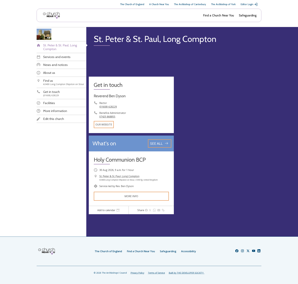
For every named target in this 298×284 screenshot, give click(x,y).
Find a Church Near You (218, 15)
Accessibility (188, 251)
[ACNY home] (51, 15)
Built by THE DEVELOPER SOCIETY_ (186, 272)
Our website (103, 124)
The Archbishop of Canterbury (190, 4)
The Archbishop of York (223, 4)
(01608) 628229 (108, 106)
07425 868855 (107, 116)
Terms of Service (156, 272)
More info (131, 196)
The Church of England (132, 4)
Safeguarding (248, 15)
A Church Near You (159, 4)
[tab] (108, 210)
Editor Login (247, 4)
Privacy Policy (137, 272)
